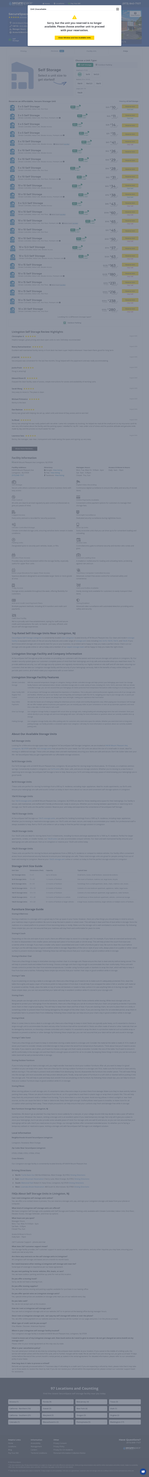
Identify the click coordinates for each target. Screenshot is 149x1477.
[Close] (117, 9)
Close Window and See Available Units (74, 38)
